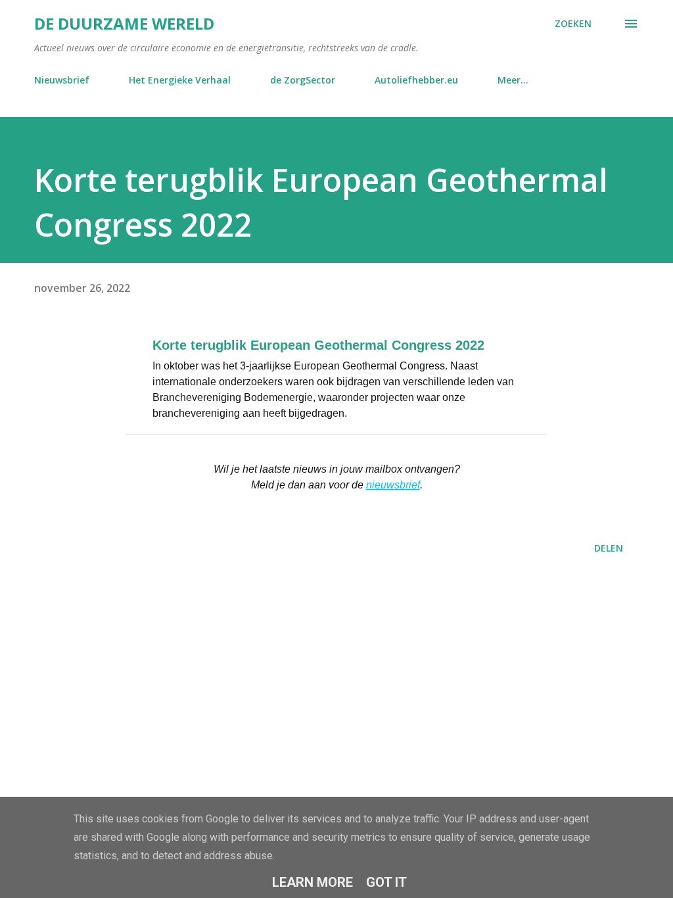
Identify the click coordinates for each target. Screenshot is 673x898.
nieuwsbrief (393, 484)
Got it (386, 882)
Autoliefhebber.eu (416, 80)
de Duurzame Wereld (124, 23)
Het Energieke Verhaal (180, 80)
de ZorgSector (302, 80)
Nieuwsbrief (61, 80)
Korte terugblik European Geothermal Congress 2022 (318, 345)
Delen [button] (608, 548)
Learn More (312, 882)
